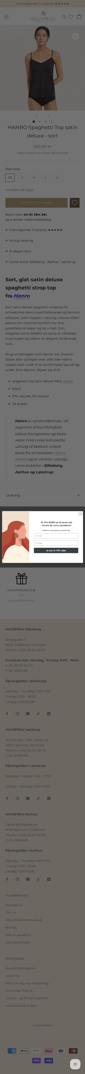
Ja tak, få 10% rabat (56, 550)
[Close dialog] (80, 513)
